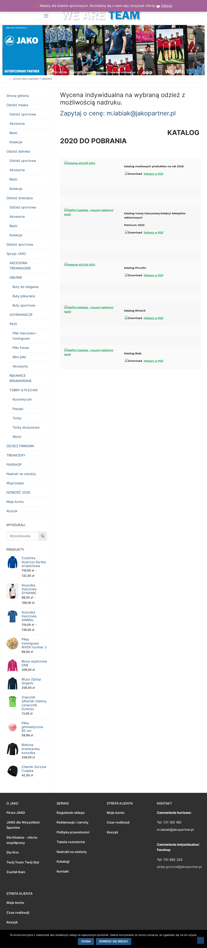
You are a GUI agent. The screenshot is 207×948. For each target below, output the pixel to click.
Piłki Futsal (21, 348)
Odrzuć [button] (166, 6)
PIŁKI (13, 324)
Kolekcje (16, 142)
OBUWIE (16, 277)
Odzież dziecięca (19, 198)
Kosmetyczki (22, 399)
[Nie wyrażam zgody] (200, 940)
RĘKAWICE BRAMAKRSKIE (21, 378)
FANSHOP (14, 464)
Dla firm (12, 852)
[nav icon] (46, 16)
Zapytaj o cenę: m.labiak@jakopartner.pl (118, 113)
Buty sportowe (24, 305)
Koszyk (11, 511)
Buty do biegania (25, 287)
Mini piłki (19, 357)
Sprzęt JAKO (16, 254)
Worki (17, 437)
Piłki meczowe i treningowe (24, 335)
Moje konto (15, 502)
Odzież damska (18, 151)
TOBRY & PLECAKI (24, 390)
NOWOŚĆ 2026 (18, 492)
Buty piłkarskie (24, 296)
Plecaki (18, 409)
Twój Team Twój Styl (22, 862)
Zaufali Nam (15, 872)
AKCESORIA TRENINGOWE (20, 265)
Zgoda (86, 941)
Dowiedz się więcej (113, 941)
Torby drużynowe (26, 427)
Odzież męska (17, 105)
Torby (17, 418)
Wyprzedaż (15, 483)
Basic (14, 133)
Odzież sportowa (23, 114)
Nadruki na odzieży (21, 474)
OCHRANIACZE (21, 315)
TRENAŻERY (15, 455)
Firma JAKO (15, 813)
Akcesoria (17, 123)
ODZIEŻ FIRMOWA (20, 446)
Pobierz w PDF (154, 173)
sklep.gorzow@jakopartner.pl (179, 867)
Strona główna (17, 96)
